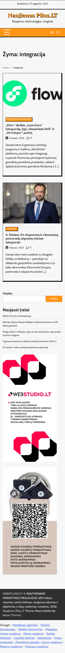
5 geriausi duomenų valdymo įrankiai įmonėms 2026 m (30, 341)
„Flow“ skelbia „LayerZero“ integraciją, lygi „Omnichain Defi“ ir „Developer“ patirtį (30, 129)
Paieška (7, 293)
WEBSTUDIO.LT (13, 593)
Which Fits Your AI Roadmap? (17, 316)
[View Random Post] (51, 32)
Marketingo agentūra (25, 625)
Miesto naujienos (33, 633)
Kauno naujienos (52, 642)
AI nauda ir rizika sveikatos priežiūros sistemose (25, 347)
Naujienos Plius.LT (32, 15)
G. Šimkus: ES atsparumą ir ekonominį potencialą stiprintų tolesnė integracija (32, 238)
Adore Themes (12, 615)
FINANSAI (11, 229)
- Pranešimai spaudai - (28, 642)
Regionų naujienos (11, 646)
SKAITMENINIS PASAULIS (19, 119)
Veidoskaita (44, 638)
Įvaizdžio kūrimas (24, 638)
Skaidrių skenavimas (30, 629)
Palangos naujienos (36, 646)
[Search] (57, 32)
